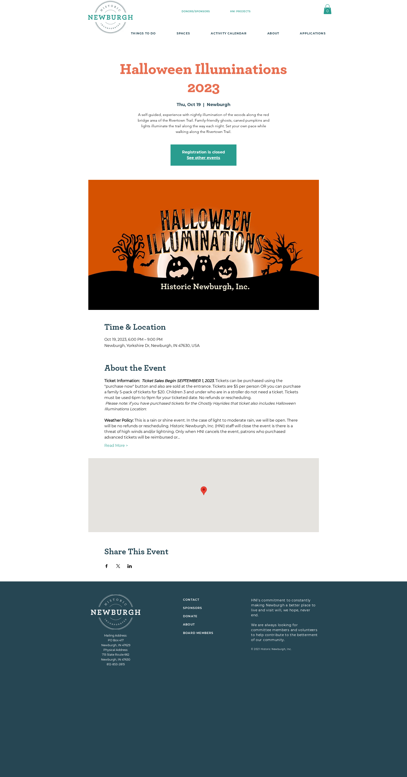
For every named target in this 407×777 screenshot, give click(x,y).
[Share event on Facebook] (106, 566)
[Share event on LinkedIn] (129, 566)
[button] (327, 9)
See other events (203, 158)
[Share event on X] (118, 566)
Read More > (116, 445)
